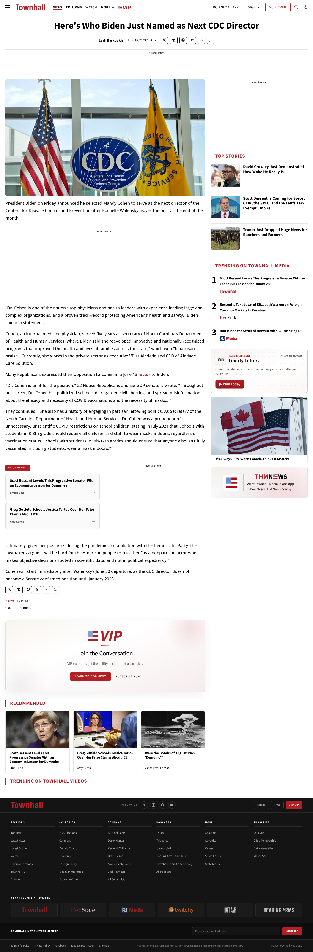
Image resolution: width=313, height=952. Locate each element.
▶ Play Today (230, 384)
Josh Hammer (116, 872)
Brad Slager (115, 856)
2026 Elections (68, 833)
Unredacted (163, 848)
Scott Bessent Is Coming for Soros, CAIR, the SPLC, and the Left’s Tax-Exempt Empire (274, 203)
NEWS (57, 7)
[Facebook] (162, 805)
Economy (65, 856)
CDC (8, 608)
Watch (15, 856)
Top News (16, 833)
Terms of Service (20, 946)
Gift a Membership (265, 841)
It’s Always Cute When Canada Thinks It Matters (251, 459)
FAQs (277, 805)
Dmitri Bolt (16, 768)
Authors (15, 879)
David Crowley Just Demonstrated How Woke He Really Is (273, 169)
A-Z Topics (67, 822)
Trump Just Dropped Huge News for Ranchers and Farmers (275, 232)
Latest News (18, 841)
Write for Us (212, 864)
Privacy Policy (42, 946)
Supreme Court (68, 879)
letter (144, 374)
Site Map (104, 946)
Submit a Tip (213, 856)
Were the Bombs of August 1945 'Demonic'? (170, 755)
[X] (144, 805)
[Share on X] (164, 40)
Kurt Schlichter (117, 833)
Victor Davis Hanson (157, 768)
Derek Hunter (116, 841)
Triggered (162, 841)
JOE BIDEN (24, 608)
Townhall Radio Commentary (174, 864)
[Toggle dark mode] (306, 7)
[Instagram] (153, 805)
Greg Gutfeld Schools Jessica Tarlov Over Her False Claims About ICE (105, 755)
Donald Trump (68, 848)
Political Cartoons (22, 864)
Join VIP (294, 805)
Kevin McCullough (119, 848)
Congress (65, 841)
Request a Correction (82, 946)
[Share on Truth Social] (174, 40)
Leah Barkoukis (111, 40)
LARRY (160, 833)
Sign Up (292, 931)
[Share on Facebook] (183, 40)
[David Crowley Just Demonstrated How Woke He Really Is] (225, 175)
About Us (210, 833)
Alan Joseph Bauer (119, 864)
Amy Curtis (84, 768)
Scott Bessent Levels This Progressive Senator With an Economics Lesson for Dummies (34, 757)
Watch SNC (260, 856)
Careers (209, 848)
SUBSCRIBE (278, 7)
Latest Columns (20, 848)
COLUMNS (74, 7)
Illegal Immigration (71, 872)
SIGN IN (254, 7)
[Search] (296, 7)
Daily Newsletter (263, 848)
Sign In (261, 805)
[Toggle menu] (7, 7)
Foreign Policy (68, 864)
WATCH (91, 7)
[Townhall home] (27, 805)
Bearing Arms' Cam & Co (171, 856)
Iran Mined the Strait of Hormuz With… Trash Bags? (260, 330)
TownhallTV (18, 872)
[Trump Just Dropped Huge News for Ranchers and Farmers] (225, 238)
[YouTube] (172, 805)
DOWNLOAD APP (226, 7)
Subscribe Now (127, 676)
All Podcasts (163, 872)
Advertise (210, 841)
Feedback (60, 946)
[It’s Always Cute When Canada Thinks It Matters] (259, 426)
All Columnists (116, 879)
